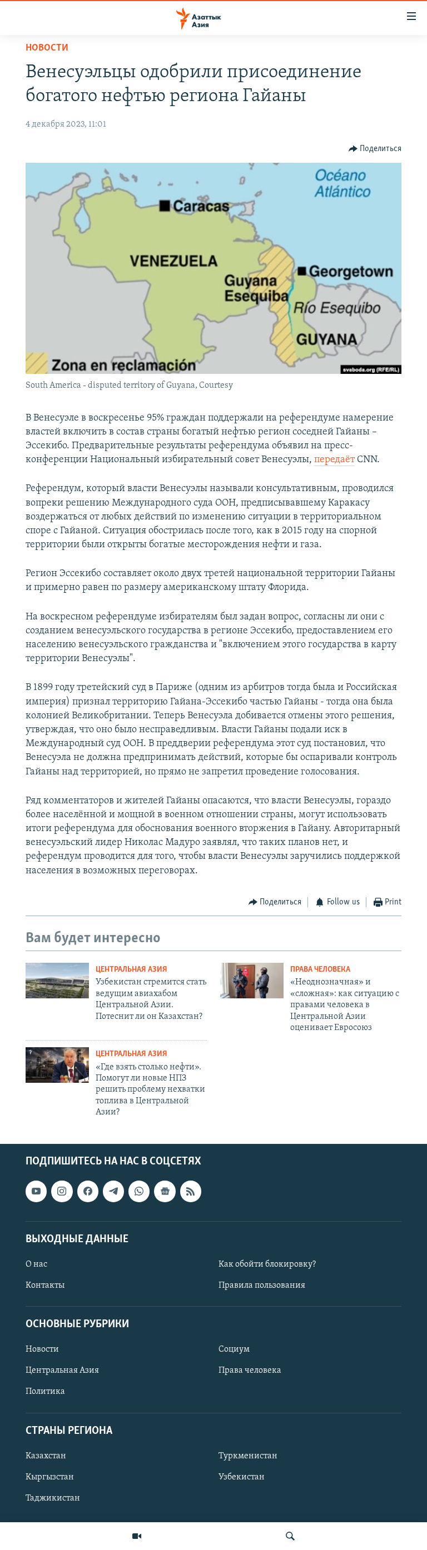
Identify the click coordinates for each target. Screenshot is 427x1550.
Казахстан (46, 1455)
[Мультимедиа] (136, 1536)
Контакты (45, 1285)
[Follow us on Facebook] (87, 1191)
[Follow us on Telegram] (113, 1191)
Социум (234, 1349)
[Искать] (290, 1536)
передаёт (334, 460)
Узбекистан (242, 1476)
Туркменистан (248, 1455)
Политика (45, 1391)
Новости (47, 48)
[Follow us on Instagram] (61, 1191)
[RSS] (190, 1191)
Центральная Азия (131, 970)
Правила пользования (262, 1285)
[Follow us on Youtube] (36, 1191)
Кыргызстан (50, 1476)
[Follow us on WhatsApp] (139, 1191)
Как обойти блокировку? (267, 1263)
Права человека (320, 970)
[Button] (375, 149)
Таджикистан (53, 1497)
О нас (36, 1263)
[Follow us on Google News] (164, 1191)
